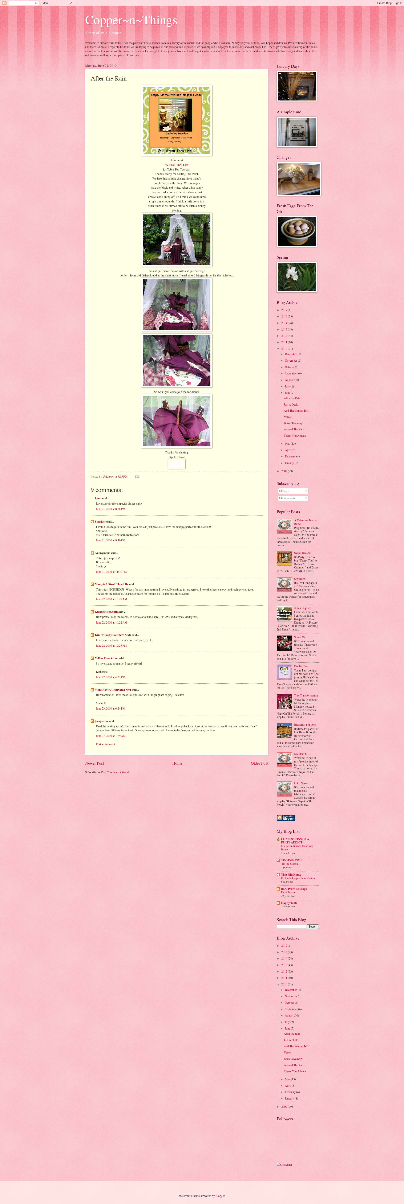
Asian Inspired (302, 608)
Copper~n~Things (131, 19)
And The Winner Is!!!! (297, 410)
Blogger (220, 1196)
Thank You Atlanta (295, 435)
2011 (284, 342)
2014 (284, 323)
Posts (285, 491)
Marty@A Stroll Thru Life (111, 584)
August (289, 380)
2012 (284, 336)
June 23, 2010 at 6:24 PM (110, 708)
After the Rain (292, 398)
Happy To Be (289, 903)
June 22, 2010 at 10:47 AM (111, 599)
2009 (284, 471)
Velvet (287, 417)
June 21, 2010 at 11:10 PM (111, 572)
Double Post (301, 666)
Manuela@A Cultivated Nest (113, 690)
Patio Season (288, 892)
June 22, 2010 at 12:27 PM (111, 646)
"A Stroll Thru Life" (177, 165)
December (291, 354)
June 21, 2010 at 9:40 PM (110, 540)
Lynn (98, 498)
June (288, 393)
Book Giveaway (293, 423)
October (290, 367)
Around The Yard (294, 429)
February (290, 456)
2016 (284, 316)
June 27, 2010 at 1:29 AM (111, 736)
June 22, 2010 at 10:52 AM (111, 622)
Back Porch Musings (294, 889)
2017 (284, 310)
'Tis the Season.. (290, 864)
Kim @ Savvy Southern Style (113, 635)
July (287, 386)
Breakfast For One (305, 725)
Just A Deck (291, 404)
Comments (288, 498)
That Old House (291, 874)
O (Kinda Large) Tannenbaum (298, 878)
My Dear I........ (302, 754)
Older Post (259, 763)
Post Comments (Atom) (115, 772)
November (291, 360)
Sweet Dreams (302, 553)
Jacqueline (101, 721)
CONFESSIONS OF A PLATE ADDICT (295, 841)
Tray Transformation (306, 695)
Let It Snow (301, 783)
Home (177, 763)
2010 (284, 349)
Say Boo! (299, 579)
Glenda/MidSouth (106, 612)
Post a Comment (105, 744)
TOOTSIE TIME (291, 860)
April (288, 450)
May (288, 443)
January (290, 463)
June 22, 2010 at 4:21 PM (110, 677)
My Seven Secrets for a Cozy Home (297, 847)
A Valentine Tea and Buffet (306, 522)
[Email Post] (137, 476)
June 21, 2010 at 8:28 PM (110, 509)
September (291, 373)
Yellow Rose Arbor (106, 658)
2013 (284, 329)
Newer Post (94, 763)
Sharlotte (101, 521)
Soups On (300, 637)
